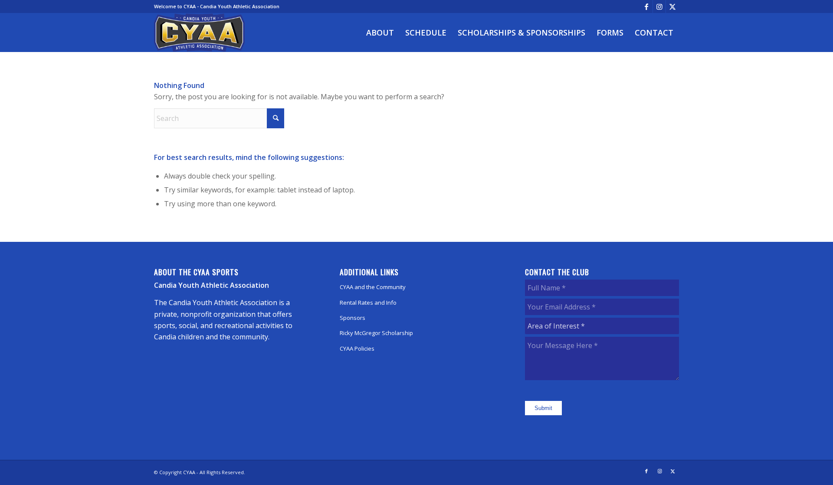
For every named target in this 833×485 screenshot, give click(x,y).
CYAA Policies (357, 348)
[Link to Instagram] (659, 6)
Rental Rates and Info (368, 302)
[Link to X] (672, 6)
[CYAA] (199, 32)
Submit (543, 408)
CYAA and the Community (373, 287)
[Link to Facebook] (646, 6)
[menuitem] (380, 32)
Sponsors (352, 318)
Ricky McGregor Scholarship (376, 333)
